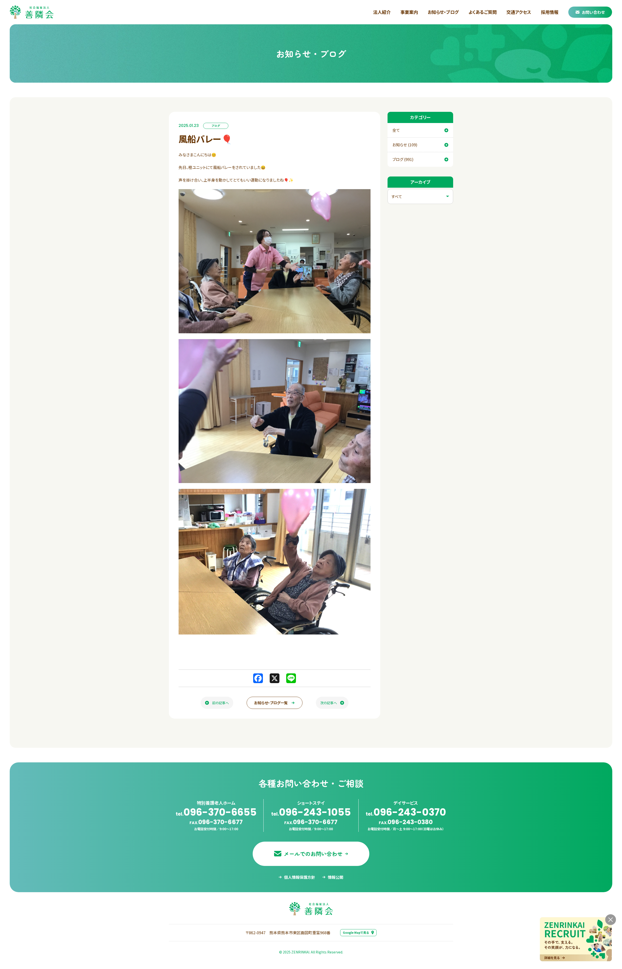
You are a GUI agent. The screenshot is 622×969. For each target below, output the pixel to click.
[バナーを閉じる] (610, 919)
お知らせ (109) (404, 145)
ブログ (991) (403, 159)
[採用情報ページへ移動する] (575, 939)
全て (396, 130)
